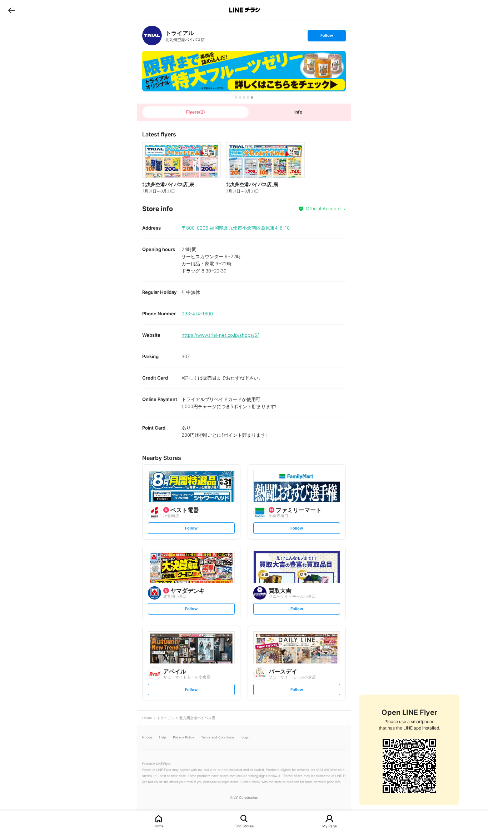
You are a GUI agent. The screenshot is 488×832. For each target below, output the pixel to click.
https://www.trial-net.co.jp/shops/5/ (220, 335)
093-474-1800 (197, 313)
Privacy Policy (183, 737)
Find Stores (244, 826)
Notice (147, 737)
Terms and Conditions (217, 737)
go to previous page (11, 10)
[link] (152, 35)
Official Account (323, 208)
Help (162, 737)
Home (159, 826)
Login (245, 737)
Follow (326, 36)
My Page (329, 826)
